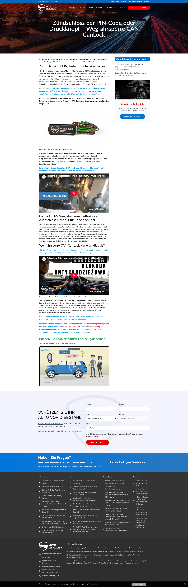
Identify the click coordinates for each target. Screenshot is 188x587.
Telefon (121, 405)
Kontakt (122, 8)
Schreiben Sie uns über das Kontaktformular (85, 324)
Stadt (88, 424)
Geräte (73, 8)
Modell (121, 414)
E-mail (88, 405)
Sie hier (98, 584)
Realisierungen (86, 8)
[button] (74, 366)
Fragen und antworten (106, 8)
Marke (88, 414)
